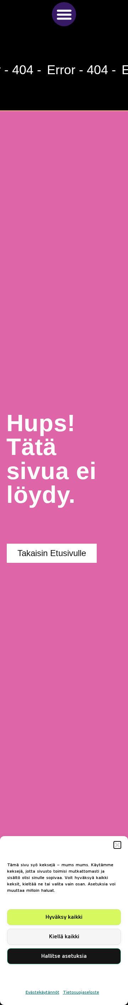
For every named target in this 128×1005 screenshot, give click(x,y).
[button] (117, 845)
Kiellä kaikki (64, 936)
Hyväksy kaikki (64, 917)
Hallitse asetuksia (64, 956)
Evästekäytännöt (42, 992)
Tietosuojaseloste (81, 992)
